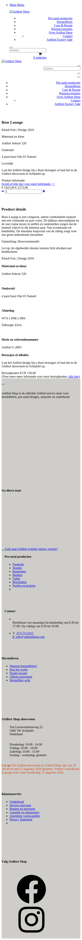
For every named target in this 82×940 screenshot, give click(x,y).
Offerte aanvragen (21, 676)
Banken (17, 575)
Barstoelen (19, 571)
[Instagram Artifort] (31, 933)
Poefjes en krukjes (24, 585)
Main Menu (17, 5)
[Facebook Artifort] (31, 903)
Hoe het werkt (18, 669)
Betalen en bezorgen (22, 808)
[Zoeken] (11, 47)
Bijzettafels (19, 582)
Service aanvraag (20, 805)
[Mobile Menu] (78, 73)
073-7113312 (24, 633)
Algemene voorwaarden (25, 816)
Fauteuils (18, 564)
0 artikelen (40, 57)
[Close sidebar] (78, 77)
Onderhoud (17, 801)
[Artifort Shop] (19, 11)
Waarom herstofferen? (23, 666)
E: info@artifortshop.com (29, 636)
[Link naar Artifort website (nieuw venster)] (30, 549)
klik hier (73, 376)
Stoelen (17, 568)
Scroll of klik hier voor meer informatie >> (28, 184)
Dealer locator (18, 673)
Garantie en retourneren (24, 812)
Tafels (16, 578)
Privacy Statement (21, 819)
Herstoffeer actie (20, 680)
